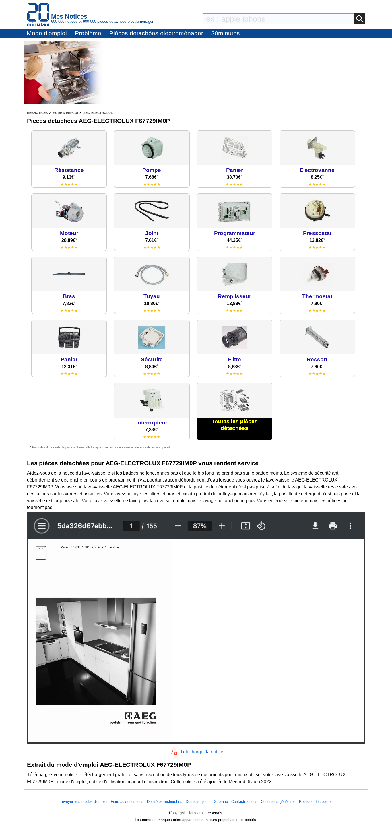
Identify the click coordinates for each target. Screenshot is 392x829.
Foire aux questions (127, 801)
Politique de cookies (316, 801)
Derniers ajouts (198, 801)
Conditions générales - (280, 801)
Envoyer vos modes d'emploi (83, 801)
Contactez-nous (244, 801)
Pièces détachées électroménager (156, 33)
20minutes (225, 33)
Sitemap (221, 801)
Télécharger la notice (201, 751)
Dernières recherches (164, 801)
